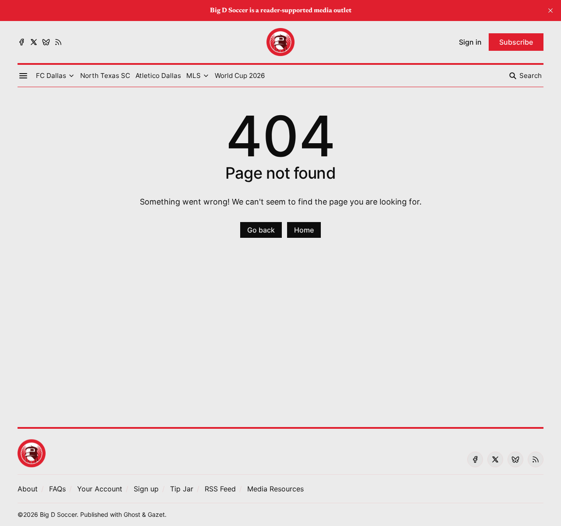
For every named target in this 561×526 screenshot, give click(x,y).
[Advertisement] (280, 337)
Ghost (132, 514)
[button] (51, 75)
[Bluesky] (46, 42)
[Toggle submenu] (71, 75)
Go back (261, 230)
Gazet (156, 514)
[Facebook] (21, 42)
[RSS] (58, 42)
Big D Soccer (58, 514)
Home (304, 230)
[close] (550, 11)
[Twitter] (34, 42)
